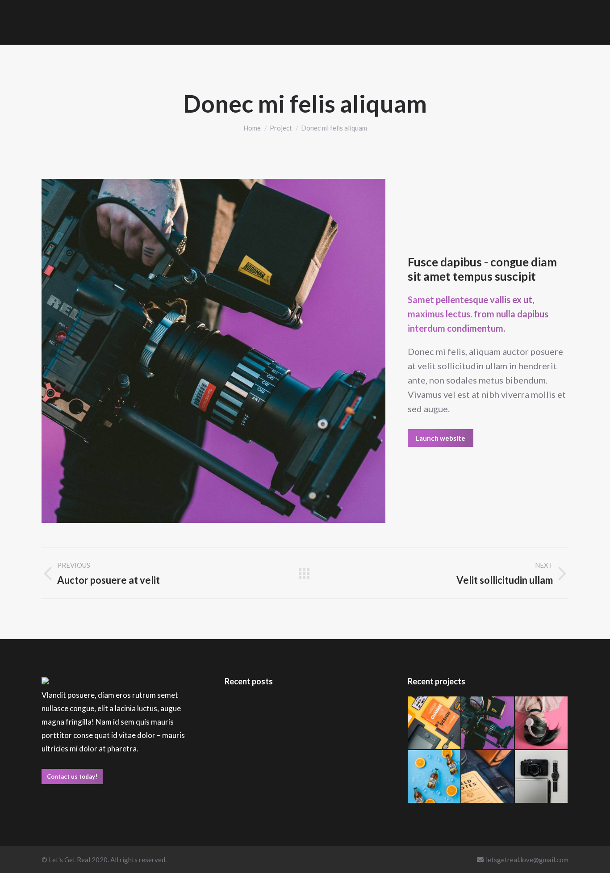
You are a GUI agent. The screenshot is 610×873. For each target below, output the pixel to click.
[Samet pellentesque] (488, 777)
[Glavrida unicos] (541, 777)
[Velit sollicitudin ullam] (434, 723)
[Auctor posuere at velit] (541, 723)
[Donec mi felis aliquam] (488, 723)
